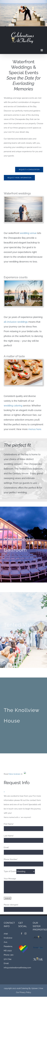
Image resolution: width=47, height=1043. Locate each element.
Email (6, 847)
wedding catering (13, 405)
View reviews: (14, 774)
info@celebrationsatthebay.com (17, 967)
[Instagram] (25, 933)
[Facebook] (22, 933)
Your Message (10, 879)
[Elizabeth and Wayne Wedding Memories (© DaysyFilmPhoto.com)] (23, 281)
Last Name (9, 836)
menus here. (35, 429)
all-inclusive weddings (16, 321)
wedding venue (28, 233)
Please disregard (11, 905)
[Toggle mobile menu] (42, 50)
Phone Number (11, 859)
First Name (9, 824)
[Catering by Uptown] (23, 360)
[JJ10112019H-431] (23, 197)
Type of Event (10, 871)
